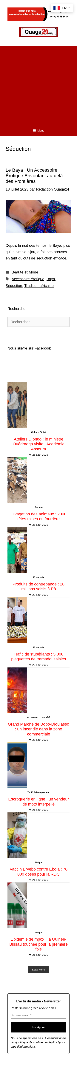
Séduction (14, 286)
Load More (38, 969)
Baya (51, 279)
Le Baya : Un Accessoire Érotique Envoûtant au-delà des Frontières (34, 175)
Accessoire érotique (28, 279)
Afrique (38, 862)
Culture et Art (38, 432)
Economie (38, 577)
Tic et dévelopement (38, 792)
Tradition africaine (39, 286)
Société (39, 507)
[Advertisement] (38, 84)
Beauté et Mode (25, 272)
